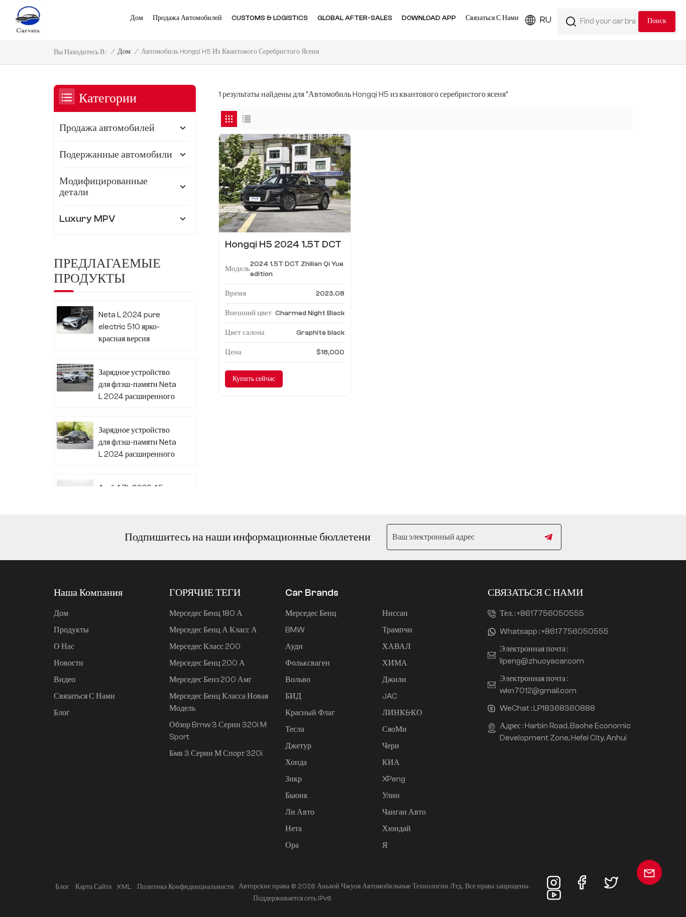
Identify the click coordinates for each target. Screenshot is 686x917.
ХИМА (394, 663)
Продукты (71, 629)
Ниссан (395, 613)
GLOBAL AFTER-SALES (354, 18)
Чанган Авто (404, 812)
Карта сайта (93, 887)
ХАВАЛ (396, 646)
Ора (292, 845)
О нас (64, 646)
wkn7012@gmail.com (538, 690)
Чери (390, 745)
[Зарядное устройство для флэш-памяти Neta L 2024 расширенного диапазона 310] (75, 377)
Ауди (294, 646)
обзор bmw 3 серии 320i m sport (218, 730)
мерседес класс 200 (205, 646)
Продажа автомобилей (187, 18)
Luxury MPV (87, 218)
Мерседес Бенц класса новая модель (218, 702)
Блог (62, 712)
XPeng (393, 778)
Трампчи (397, 629)
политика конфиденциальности (185, 887)
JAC (389, 696)
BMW (295, 629)
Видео (64, 679)
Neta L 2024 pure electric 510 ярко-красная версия (129, 326)
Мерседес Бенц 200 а (207, 663)
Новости (68, 663)
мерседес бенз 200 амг (210, 679)
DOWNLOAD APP (429, 18)
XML (124, 887)
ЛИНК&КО (402, 712)
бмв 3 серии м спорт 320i (216, 753)
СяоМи (394, 729)
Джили (394, 679)
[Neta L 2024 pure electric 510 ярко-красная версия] (75, 320)
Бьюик (296, 795)
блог (62, 887)
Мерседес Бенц (310, 613)
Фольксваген (307, 663)
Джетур (298, 745)
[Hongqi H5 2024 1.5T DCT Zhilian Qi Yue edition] (285, 183)
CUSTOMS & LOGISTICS (270, 18)
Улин (391, 795)
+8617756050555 (550, 613)
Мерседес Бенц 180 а (206, 613)
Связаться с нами (492, 18)
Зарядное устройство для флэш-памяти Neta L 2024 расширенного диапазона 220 (137, 443)
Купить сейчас (254, 379)
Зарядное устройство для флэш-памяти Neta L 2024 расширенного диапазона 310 (137, 385)
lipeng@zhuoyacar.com (542, 661)
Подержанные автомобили (115, 154)
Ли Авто (299, 812)
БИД (293, 696)
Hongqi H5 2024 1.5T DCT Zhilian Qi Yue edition (283, 244)
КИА (391, 762)
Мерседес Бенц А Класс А (213, 629)
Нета (293, 828)
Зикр (293, 778)
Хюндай (396, 828)
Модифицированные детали (103, 186)
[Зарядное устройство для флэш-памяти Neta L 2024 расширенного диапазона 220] (75, 435)
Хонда (296, 762)
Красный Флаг (310, 712)
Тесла (294, 729)
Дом (136, 18)
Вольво (297, 679)
